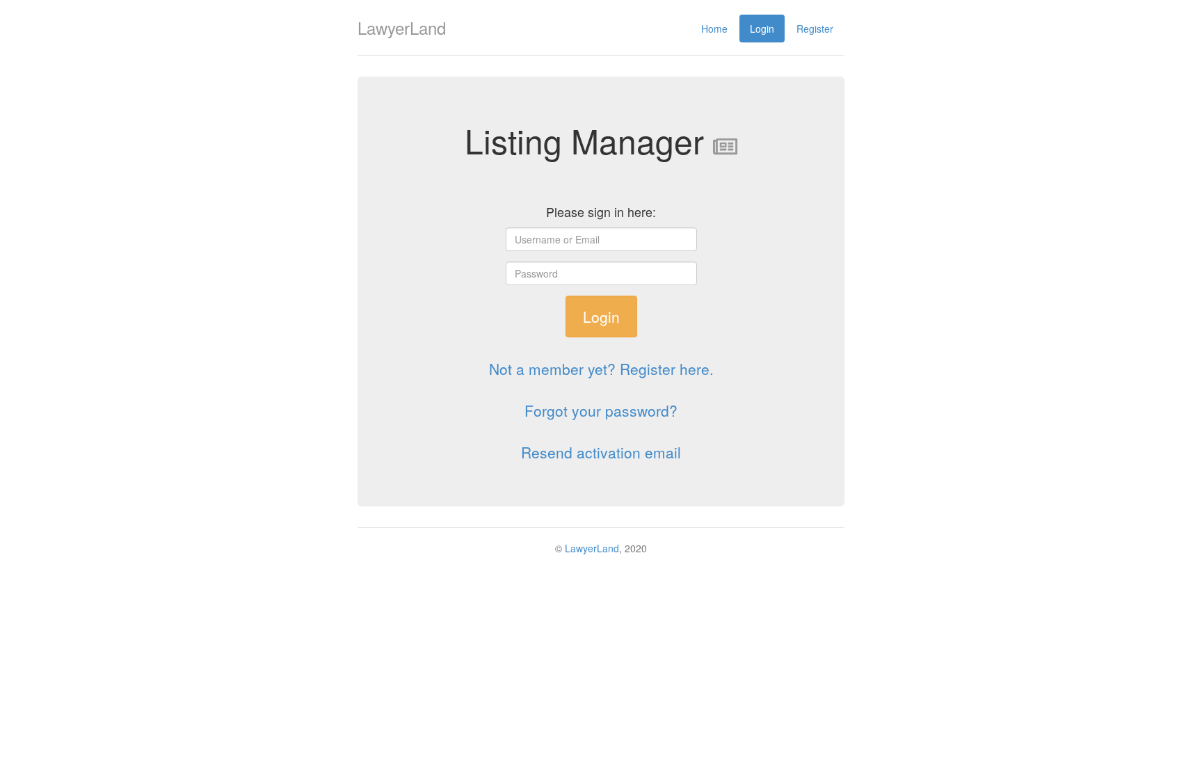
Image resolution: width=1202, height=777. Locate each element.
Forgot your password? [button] (601, 410)
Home (714, 28)
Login (762, 28)
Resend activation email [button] (601, 452)
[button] (601, 369)
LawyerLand (592, 548)
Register (814, 28)
